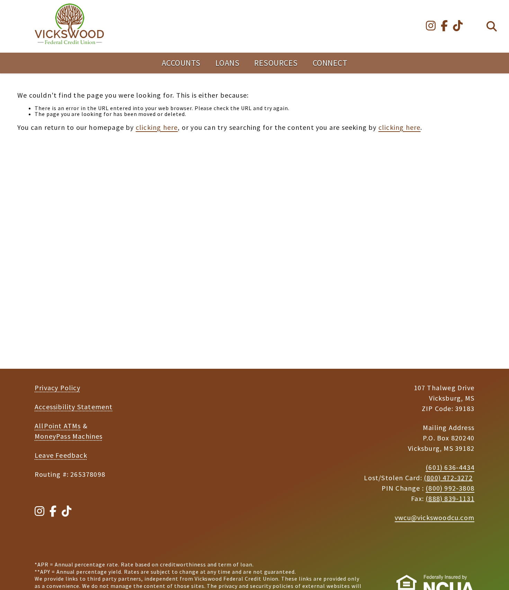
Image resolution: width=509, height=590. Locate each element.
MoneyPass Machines (69, 436)
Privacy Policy (57, 387)
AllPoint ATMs (58, 425)
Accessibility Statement (74, 406)
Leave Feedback (61, 455)
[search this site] (491, 26)
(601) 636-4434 (450, 467)
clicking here (157, 127)
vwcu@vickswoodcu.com (434, 517)
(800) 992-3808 (450, 488)
